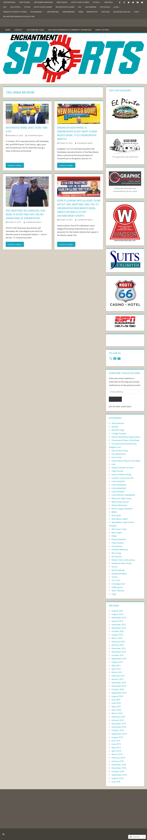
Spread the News (119, 573)
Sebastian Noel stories (122, 563)
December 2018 (119, 764)
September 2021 (119, 658)
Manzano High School (121, 498)
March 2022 (117, 638)
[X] (111, 358)
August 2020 (117, 696)
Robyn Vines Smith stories (123, 560)
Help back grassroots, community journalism (69, 29)
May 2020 (116, 706)
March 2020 (117, 713)
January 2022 (118, 645)
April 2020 (116, 710)
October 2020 (118, 689)
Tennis (80, 12)
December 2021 (119, 648)
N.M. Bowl (116, 515)
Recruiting (116, 553)
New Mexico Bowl (120, 519)
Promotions (117, 546)
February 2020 (118, 716)
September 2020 (119, 692)
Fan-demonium (90, 7)
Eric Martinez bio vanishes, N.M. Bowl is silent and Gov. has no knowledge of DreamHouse (25, 214)
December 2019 (119, 723)
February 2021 (118, 675)
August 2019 (117, 737)
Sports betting (118, 570)
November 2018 (119, 768)
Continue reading (14, 165)
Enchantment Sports (35, 135)
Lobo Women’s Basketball (43, 2)
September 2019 (119, 733)
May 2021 (116, 665)
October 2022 (118, 631)
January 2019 (118, 761)
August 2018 (117, 778)
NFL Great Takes (119, 529)
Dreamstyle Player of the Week (15, 12)
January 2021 (118, 679)
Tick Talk (96, 2)
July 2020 (116, 699)
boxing (115, 426)
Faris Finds (108, 2)
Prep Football (118, 542)
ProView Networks (120, 549)
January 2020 (118, 720)
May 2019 (116, 747)
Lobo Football (24, 2)
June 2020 (116, 703)
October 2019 (118, 730)
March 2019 (117, 754)
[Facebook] (120, 2)
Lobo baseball (118, 481)
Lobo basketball (119, 484)
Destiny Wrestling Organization (126, 437)
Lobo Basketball (9, 2)
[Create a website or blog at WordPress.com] (3, 834)
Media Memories (69, 12)
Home (7, 29)
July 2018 (116, 781)
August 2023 (117, 621)
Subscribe (115, 399)
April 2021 (116, 669)
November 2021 (119, 651)
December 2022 (119, 624)
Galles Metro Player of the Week (126, 460)
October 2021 (118, 655)
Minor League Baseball (122, 508)
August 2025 (117, 610)
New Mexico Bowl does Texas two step (26, 129)
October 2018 (118, 771)
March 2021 (117, 672)
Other (116, 7)
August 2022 (117, 634)
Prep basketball (119, 539)
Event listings (102, 29)
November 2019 (119, 727)
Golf (5, 7)
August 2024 (117, 614)
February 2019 (118, 757)
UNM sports (117, 587)
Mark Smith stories (120, 501)
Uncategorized (118, 583)
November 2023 (119, 617)
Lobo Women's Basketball (123, 495)
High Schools (15, 7)
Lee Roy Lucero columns (80, 2)
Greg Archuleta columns (65, 7)
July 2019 (116, 740)
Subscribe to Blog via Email (124, 373)
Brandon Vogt (92, 12)
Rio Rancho (117, 556)
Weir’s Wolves (62, 2)
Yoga (114, 594)
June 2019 (116, 744)
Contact (18, 29)
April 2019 (116, 751)
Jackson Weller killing (121, 12)
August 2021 (117, 662)
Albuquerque (118, 423)
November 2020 (119, 686)
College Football (119, 433)
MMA (114, 512)
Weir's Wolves (118, 590)
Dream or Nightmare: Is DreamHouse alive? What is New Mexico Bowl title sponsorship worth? (77, 133)
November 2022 (119, 628)
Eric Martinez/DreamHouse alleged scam (18, 16)
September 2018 (119, 774)
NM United (117, 532)
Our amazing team (35, 29)
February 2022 (118, 641)
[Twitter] (129, 2)
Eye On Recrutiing (120, 450)
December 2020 (119, 682)
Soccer (114, 566)
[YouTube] (138, 2)
